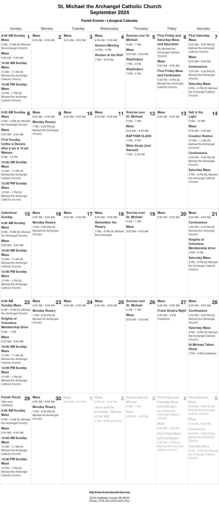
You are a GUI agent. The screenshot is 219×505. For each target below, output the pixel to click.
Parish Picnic (11, 397)
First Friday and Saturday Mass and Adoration (169, 39)
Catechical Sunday (9, 214)
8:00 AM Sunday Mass (11, 303)
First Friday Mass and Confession (170, 73)
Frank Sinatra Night (171, 310)
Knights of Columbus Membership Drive (14, 322)
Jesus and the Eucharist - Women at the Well (108, 411)
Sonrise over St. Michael (135, 114)
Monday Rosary (44, 122)
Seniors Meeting (107, 45)
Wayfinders (134, 59)
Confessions (198, 66)
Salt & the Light (196, 114)
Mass (5, 53)
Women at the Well (109, 55)
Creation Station (201, 136)
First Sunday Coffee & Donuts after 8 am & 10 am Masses (15, 145)
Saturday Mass (200, 83)
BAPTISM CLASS (138, 136)
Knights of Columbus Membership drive (202, 243)
